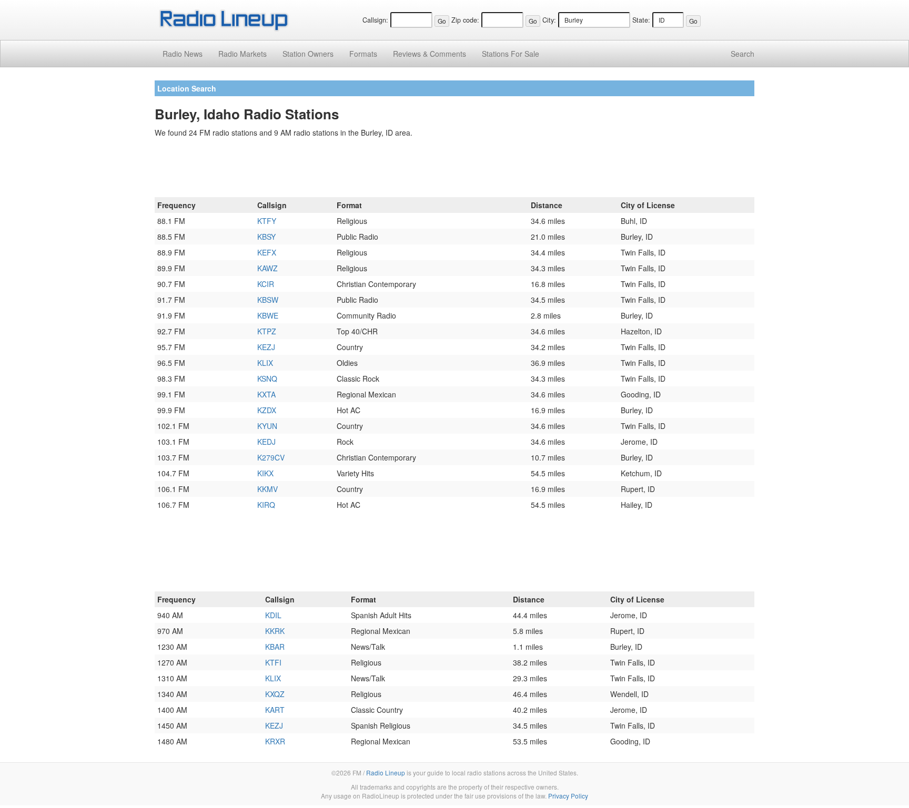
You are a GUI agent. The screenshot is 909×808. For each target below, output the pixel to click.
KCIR (265, 284)
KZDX (266, 410)
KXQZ (275, 694)
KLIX (265, 362)
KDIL (273, 615)
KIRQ (266, 504)
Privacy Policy (568, 795)
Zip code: (465, 20)
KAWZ (267, 268)
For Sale (510, 53)
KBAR (275, 646)
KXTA (266, 394)
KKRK (275, 631)
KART (275, 709)
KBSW (267, 299)
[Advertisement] (454, 169)
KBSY (266, 236)
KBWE (267, 315)
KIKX (265, 473)
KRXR (275, 741)
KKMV (267, 489)
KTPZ (266, 331)
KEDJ (266, 441)
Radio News (183, 53)
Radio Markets (242, 53)
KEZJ (266, 347)
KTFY (266, 221)
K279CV (271, 457)
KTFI (273, 662)
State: (641, 20)
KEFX (266, 252)
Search (742, 53)
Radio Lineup (385, 772)
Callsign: (375, 20)
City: (549, 20)
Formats (363, 53)
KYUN (267, 426)
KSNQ (267, 378)
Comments (429, 53)
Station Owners (308, 53)
